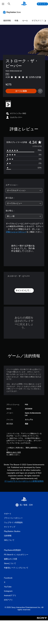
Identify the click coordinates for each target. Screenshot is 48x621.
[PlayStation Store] (12, 12)
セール (25, 20)
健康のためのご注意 (13, 452)
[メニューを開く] (3, 4)
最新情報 (7, 20)
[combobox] (24, 190)
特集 (16, 20)
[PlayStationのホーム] (24, 3)
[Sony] (42, 620)
